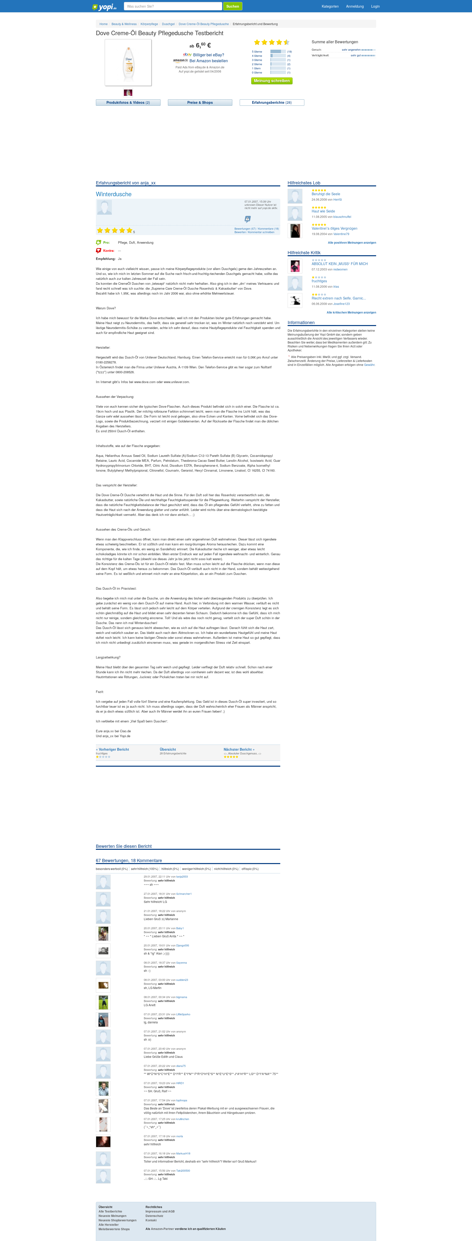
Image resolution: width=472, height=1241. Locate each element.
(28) (272, 102)
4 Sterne (257, 55)
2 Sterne (257, 64)
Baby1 (180, 928)
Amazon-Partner (162, 1228)
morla (179, 1136)
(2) (128, 102)
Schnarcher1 (184, 894)
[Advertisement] (236, 142)
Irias (336, 286)
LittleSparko (183, 1014)
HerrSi (337, 199)
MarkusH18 (183, 1153)
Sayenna (181, 962)
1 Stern (256, 68)
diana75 (181, 1066)
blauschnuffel (342, 216)
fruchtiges (319, 281)
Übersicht (168, 749)
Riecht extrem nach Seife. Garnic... (339, 298)
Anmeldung (355, 6)
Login (375, 6)
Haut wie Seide (323, 211)
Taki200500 (183, 1170)
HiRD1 (180, 1083)
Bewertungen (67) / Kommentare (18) (257, 228)
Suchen (232, 6)
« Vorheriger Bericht (112, 749)
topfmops (181, 1100)
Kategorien (330, 6)
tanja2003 (182, 876)
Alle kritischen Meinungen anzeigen (351, 312)
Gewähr (369, 364)
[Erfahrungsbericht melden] (248, 219)
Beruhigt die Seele (326, 194)
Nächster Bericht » (239, 749)
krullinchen (182, 1119)
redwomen (340, 269)
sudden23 (182, 980)
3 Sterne (257, 59)
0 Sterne (257, 72)
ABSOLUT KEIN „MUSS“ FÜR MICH (340, 263)
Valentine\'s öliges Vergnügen (334, 228)
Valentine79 (341, 234)
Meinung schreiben (272, 80)
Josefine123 (341, 303)
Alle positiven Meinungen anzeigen (352, 242)
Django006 (182, 945)
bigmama (181, 997)
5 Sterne (257, 51)
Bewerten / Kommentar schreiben (254, 232)
